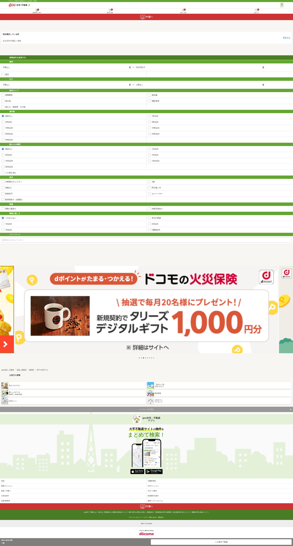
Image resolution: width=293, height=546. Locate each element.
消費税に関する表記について (199, 512)
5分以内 (8, 155)
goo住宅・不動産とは (90, 512)
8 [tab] (153, 357)
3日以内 (155, 224)
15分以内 (155, 161)
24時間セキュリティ (13, 182)
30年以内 (9, 140)
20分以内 (9, 167)
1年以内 (155, 116)
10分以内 (9, 161)
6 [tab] (149, 357)
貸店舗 (154, 95)
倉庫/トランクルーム (155, 501)
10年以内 (9, 128)
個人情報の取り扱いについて (181, 512)
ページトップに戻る (146, 409)
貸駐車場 (155, 101)
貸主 (7, 74)
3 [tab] (143, 357)
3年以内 (8, 122)
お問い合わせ (152, 517)
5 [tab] (147, 357)
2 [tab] (141, 357)
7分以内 (155, 155)
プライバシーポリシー (135, 517)
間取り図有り (10, 209)
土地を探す (5, 496)
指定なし (9, 116)
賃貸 (2, 481)
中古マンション (153, 486)
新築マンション (6, 486)
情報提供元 (150, 512)
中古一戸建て (152, 491)
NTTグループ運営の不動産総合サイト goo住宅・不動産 (23, 1)
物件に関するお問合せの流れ (137, 512)
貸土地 (8, 101)
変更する (286, 38)
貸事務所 (9, 95)
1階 (153, 182)
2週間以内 (156, 230)
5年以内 (155, 122)
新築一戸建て (6, 491)
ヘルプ (145, 517)
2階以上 (8, 188)
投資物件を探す (153, 496)
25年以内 (155, 134)
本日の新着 (156, 218)
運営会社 (160, 517)
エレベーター (157, 194)
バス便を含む (10, 173)
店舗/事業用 (5, 501)
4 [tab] (145, 357)
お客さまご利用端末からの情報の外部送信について (112, 512)
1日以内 (8, 224)
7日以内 (8, 230)
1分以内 (155, 149)
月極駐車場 (152, 481)
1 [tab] (139, 357)
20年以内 (9, 134)
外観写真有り (157, 209)
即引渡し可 (156, 188)
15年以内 (155, 128)
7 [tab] (151, 357)
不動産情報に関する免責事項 (163, 512)
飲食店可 (9, 194)
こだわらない (10, 218)
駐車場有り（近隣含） (14, 199)
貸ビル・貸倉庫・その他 (15, 107)
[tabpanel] (146, 311)
